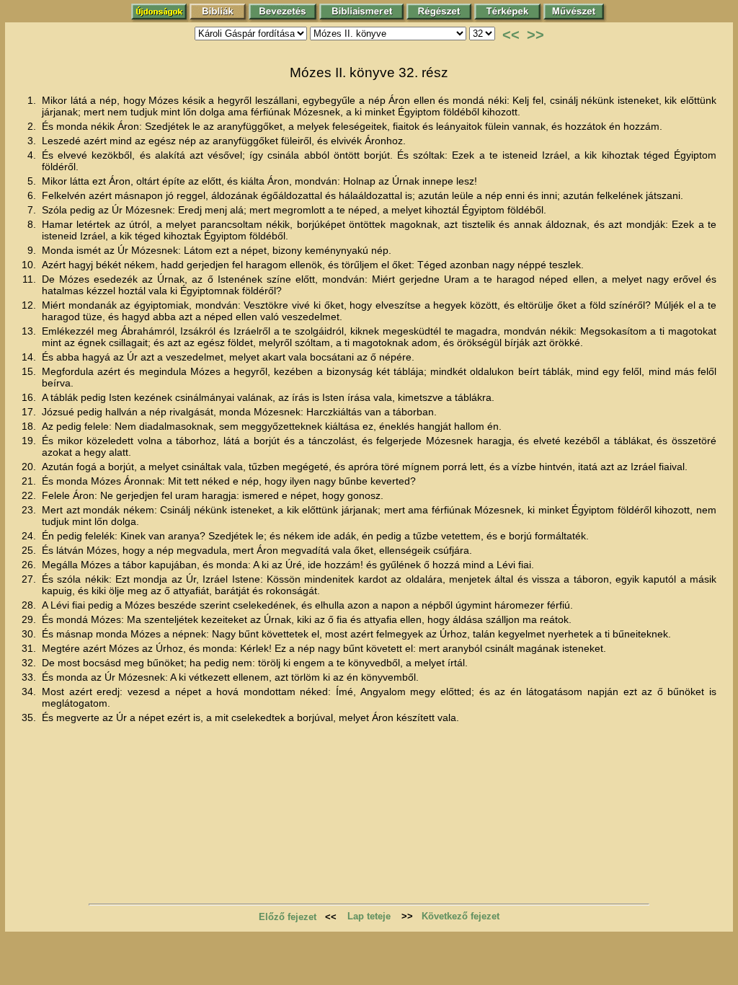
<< (511, 35)
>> (535, 35)
